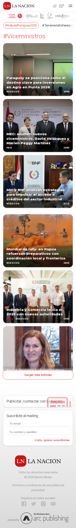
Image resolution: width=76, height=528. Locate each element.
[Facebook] (24, 504)
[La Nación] (18, 6)
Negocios (12, 92)
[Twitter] (33, 504)
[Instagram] (43, 504)
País (9, 148)
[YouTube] (53, 504)
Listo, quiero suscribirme (52, 440)
